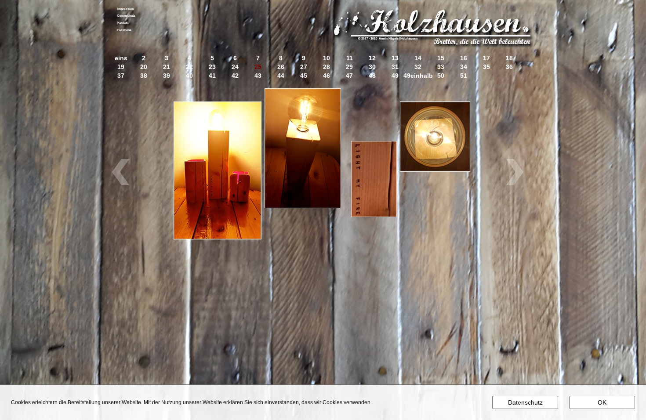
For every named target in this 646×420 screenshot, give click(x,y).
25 (257, 67)
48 (372, 75)
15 (440, 58)
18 (509, 58)
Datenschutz (126, 15)
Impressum (125, 9)
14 (417, 58)
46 (326, 75)
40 (189, 75)
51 (463, 75)
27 (303, 67)
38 (143, 75)
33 (440, 67)
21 (166, 67)
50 (440, 75)
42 (235, 75)
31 (395, 67)
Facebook (124, 30)
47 (349, 75)
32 (417, 67)
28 (326, 67)
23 (212, 67)
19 (120, 67)
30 (372, 67)
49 (395, 75)
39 (166, 75)
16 (463, 58)
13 (395, 58)
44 (280, 75)
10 (326, 58)
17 (486, 58)
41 (212, 75)
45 (303, 75)
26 (280, 67)
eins (121, 58)
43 (257, 75)
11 (349, 58)
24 (235, 67)
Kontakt (122, 22)
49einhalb (418, 75)
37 (120, 75)
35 (486, 67)
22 (189, 67)
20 (143, 67)
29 (349, 67)
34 (463, 67)
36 (509, 67)
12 (372, 58)
